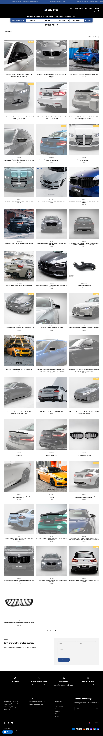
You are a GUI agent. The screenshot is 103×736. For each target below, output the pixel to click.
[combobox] (33, 20)
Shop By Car (39, 16)
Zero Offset (19, 72)
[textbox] (33, 20)
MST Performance (84, 283)
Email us (57, 716)
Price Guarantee (58, 701)
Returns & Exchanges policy (61, 708)
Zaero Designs (84, 72)
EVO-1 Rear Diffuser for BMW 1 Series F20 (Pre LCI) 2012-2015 (19, 285)
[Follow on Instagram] (8, 723)
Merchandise (68, 16)
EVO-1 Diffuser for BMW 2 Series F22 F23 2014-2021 (51, 411)
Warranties (57, 711)
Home (5, 31)
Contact (81, 8)
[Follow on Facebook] (5, 723)
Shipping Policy (58, 703)
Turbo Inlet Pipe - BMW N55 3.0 (84, 285)
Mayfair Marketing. (13, 730)
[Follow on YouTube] (12, 723)
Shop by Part (30, 16)
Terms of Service (59, 706)
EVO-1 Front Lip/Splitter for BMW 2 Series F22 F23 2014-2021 (51, 201)
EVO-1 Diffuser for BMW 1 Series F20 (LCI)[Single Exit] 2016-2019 (19, 243)
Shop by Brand (49, 16)
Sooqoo (19, 536)
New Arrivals (59, 16)
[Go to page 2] (55, 630)
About (71, 8)
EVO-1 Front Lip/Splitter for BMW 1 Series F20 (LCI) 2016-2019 (19, 369)
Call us (56, 713)
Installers (91, 8)
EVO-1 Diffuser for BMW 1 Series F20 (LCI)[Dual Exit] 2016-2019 (84, 74)
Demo (86, 8)
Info (74, 16)
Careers (76, 8)
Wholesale (97, 8)
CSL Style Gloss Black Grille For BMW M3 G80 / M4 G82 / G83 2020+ (19, 201)
